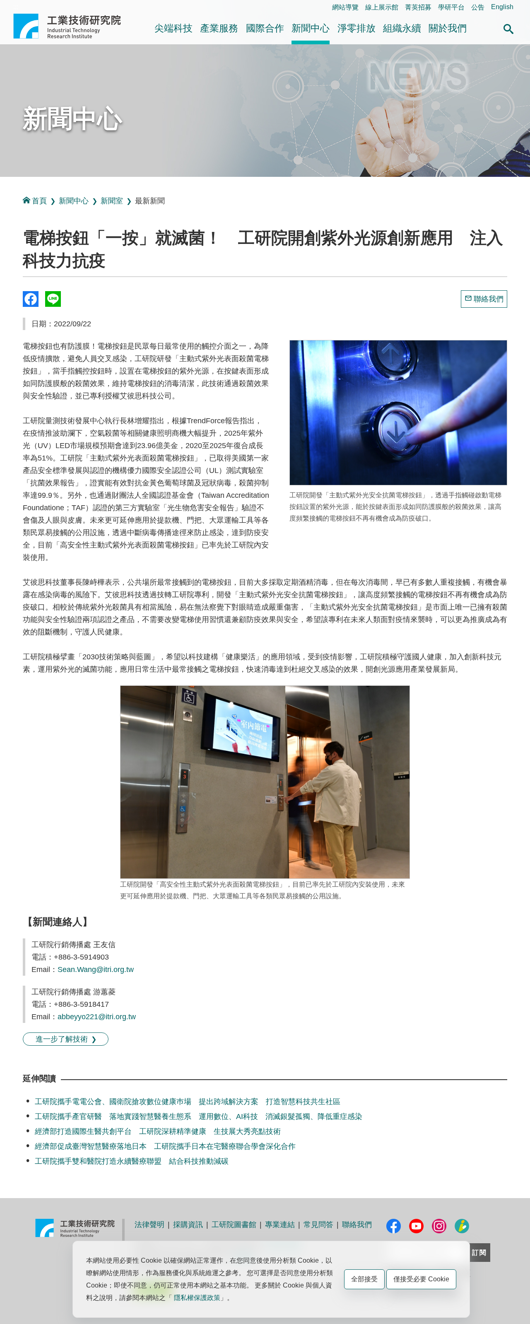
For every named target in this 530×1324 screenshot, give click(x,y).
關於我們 (448, 28)
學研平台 (451, 7)
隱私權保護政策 (197, 1297)
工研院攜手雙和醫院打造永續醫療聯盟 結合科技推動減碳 (132, 1161)
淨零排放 (356, 28)
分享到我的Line (53, 299)
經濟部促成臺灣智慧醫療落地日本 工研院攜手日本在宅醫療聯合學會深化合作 (165, 1146)
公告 (477, 7)
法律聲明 (149, 1224)
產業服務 (219, 28)
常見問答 (318, 1224)
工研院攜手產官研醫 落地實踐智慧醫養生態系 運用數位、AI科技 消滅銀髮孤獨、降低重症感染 (198, 1116)
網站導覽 (345, 7)
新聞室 (112, 201)
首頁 (39, 201)
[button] (508, 27)
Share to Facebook (31, 299)
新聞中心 (311, 28)
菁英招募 (418, 7)
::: (15, 6)
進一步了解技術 (62, 1039)
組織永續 (402, 28)
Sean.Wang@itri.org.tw (96, 969)
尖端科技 (173, 28)
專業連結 (280, 1224)
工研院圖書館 (234, 1224)
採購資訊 (188, 1224)
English (502, 6)
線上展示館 (381, 7)
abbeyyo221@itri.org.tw (97, 1017)
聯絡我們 (489, 299)
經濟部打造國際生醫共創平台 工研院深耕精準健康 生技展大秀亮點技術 (158, 1131)
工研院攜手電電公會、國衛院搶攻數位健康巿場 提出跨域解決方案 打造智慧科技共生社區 (187, 1101)
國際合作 (265, 28)
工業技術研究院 (72, 26)
